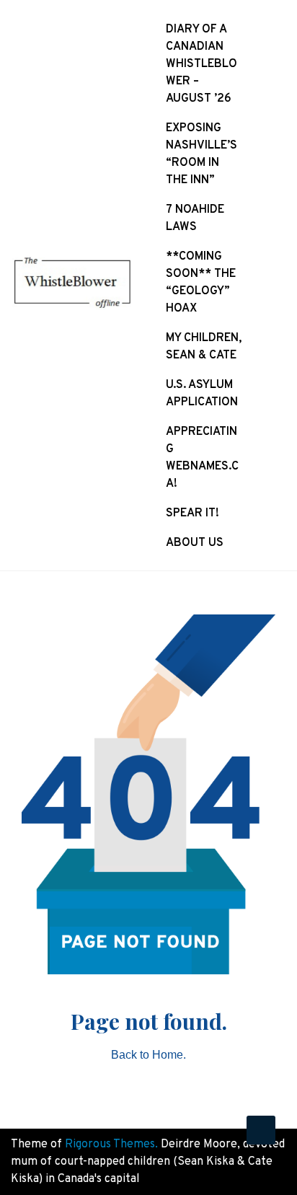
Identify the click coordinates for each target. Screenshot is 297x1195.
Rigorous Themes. (111, 1144)
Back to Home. (148, 1055)
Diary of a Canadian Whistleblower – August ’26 (201, 64)
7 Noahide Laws (195, 218)
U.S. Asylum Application (202, 394)
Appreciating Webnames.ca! (202, 458)
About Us (194, 543)
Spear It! (192, 513)
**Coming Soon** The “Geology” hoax (201, 283)
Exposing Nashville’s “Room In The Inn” (201, 154)
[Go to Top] (261, 1130)
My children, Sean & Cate (203, 347)
